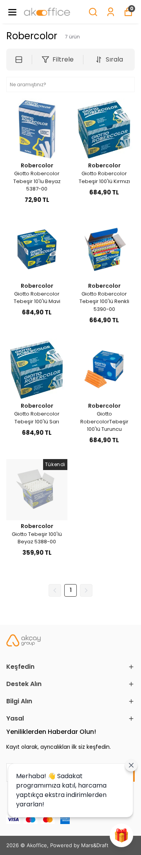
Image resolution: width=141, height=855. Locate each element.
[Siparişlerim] (111, 12)
